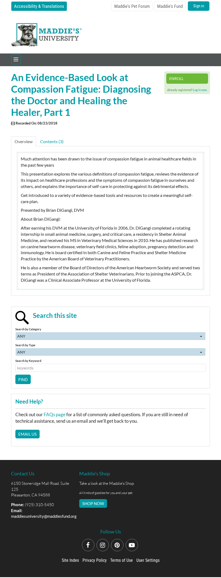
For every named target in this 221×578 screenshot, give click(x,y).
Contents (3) (52, 141)
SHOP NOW (93, 503)
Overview (24, 141)
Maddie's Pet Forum (132, 6)
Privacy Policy (94, 560)
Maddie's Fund (170, 6)
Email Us (27, 434)
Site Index (70, 560)
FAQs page (54, 414)
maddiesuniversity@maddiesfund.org (44, 516)
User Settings (148, 560)
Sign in (198, 6)
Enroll (176, 78)
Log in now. (200, 90)
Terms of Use (121, 560)
